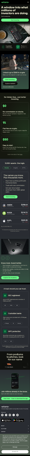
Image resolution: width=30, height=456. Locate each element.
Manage (15, 447)
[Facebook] (2, 415)
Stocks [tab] (7, 168)
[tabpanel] (15, 202)
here (21, 154)
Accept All (15, 451)
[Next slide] (7, 258)
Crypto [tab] (15, 168)
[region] (15, 444)
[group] (15, 259)
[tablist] (15, 168)
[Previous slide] (3, 258)
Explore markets (10, 83)
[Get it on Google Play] (18, 420)
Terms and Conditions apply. (8, 86)
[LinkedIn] (10, 415)
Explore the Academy (10, 277)
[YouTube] (17, 415)
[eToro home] (5, 2)
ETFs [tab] (23, 168)
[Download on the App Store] (6, 420)
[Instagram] (6, 415)
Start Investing (10, 197)
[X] (13, 415)
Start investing (15, 20)
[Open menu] (28, 2)
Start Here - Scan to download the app (15, 398)
